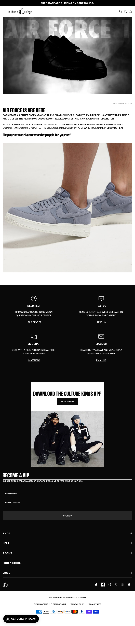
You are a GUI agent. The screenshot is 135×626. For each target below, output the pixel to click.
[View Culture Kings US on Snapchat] (129, 584)
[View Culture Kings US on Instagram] (109, 584)
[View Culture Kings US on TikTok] (96, 584)
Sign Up (67, 515)
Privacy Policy (76, 604)
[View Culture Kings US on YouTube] (122, 584)
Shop (6, 533)
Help (6, 543)
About (7, 553)
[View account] (125, 11)
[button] (130, 11)
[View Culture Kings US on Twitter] (116, 584)
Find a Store (12, 563)
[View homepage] (20, 11)
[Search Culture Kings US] (120, 11)
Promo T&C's (94, 604)
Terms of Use (41, 604)
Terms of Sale (58, 604)
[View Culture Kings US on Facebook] (102, 584)
